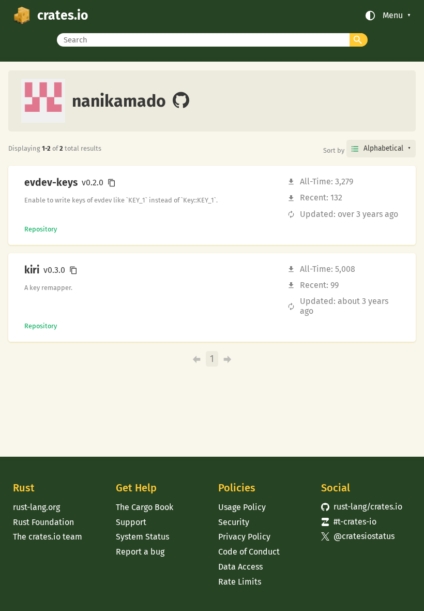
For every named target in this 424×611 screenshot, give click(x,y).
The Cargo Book (144, 507)
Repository (40, 229)
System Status (142, 537)
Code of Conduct (249, 552)
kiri (31, 270)
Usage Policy (242, 507)
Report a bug (140, 552)
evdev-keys (51, 182)
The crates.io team (47, 537)
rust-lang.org (36, 507)
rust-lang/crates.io (361, 507)
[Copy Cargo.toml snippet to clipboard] (112, 183)
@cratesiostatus (358, 536)
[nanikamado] (181, 101)
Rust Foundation (43, 522)
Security (233, 522)
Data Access (240, 567)
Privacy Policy (244, 537)
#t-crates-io (348, 522)
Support (131, 522)
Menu (393, 15)
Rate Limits (239, 582)
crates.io (62, 15)
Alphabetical (383, 148)
